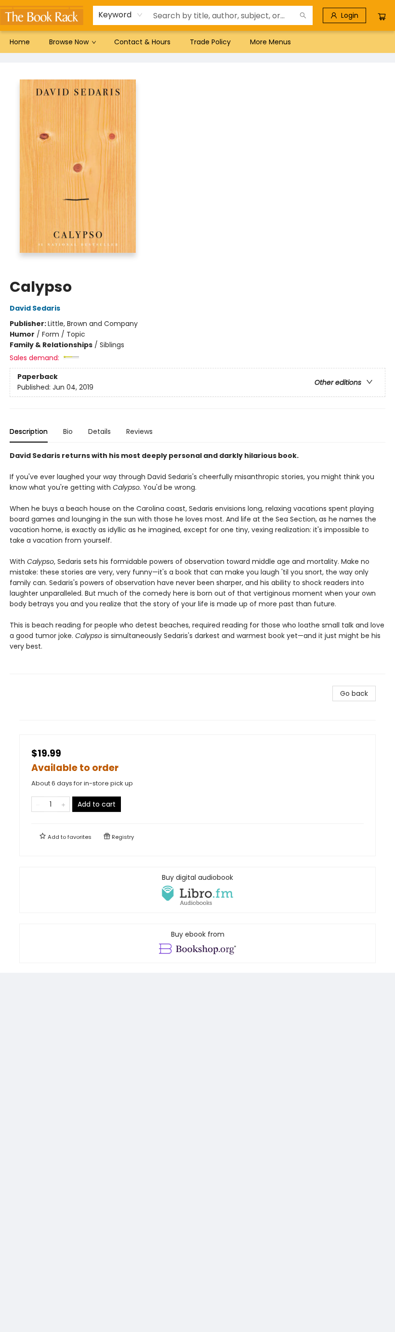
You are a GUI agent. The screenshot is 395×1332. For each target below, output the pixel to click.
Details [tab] (99, 431)
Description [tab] (29, 431)
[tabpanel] (197, 562)
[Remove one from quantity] (38, 804)
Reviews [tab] (139, 431)
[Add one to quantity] (63, 804)
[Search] (303, 15)
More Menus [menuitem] (270, 42)
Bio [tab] (68, 431)
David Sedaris (35, 308)
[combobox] (120, 15)
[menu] (197, 42)
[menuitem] (20, 42)
